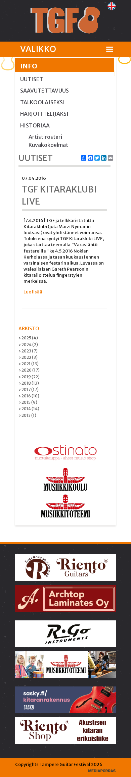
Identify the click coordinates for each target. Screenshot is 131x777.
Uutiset (31, 79)
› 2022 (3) (28, 357)
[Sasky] (66, 699)
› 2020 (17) (29, 370)
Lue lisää (33, 292)
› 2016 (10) (28, 395)
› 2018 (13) (28, 383)
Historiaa (35, 125)
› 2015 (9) (27, 402)
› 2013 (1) (27, 415)
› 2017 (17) (28, 389)
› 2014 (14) (28, 408)
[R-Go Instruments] (66, 633)
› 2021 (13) (28, 363)
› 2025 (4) (28, 337)
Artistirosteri (45, 136)
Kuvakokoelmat (48, 145)
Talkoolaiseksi (42, 102)
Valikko (38, 49)
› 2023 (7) (28, 350)
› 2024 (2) (28, 344)
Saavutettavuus (44, 90)
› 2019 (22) (29, 376)
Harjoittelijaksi (44, 113)
